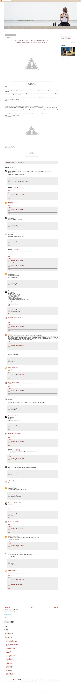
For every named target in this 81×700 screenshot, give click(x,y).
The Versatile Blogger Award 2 (11, 655)
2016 (6, 626)
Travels (36, 29)
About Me (10, 29)
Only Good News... (9, 670)
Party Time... (8, 652)
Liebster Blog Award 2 (10, 663)
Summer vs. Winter (9, 660)
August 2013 (8, 637)
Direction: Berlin (9, 667)
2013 (6, 630)
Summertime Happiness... (10, 648)
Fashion (25, 29)
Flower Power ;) (9, 671)
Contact (15, 29)
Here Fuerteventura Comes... (11, 642)
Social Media (20, 29)
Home (6, 29)
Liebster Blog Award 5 (10, 651)
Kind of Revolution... (9, 674)
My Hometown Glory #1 (10, 673)
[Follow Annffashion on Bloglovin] (9, 611)
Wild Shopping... (9, 662)
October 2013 (8, 634)
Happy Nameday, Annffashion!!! (11, 641)
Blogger (45, 691)
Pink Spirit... (8, 645)
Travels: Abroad (45, 681)
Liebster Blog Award (9, 666)
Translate (69, 38)
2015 (6, 628)
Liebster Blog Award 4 (10, 656)
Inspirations (41, 29)
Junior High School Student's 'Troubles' (13, 658)
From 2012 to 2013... (9, 669)
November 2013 (9, 633)
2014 (6, 629)
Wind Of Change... (9, 649)
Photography (30, 29)
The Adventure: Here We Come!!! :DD (12, 644)
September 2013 (9, 636)
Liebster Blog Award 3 (10, 659)
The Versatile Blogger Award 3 (11, 640)
